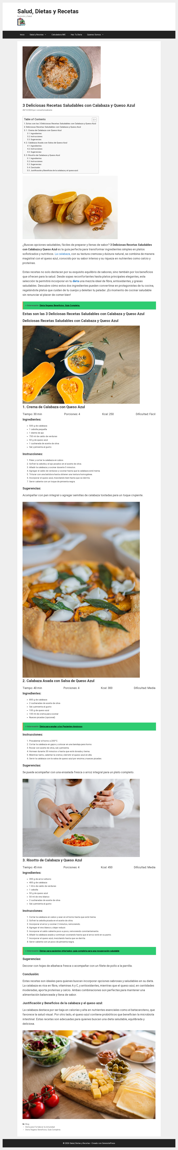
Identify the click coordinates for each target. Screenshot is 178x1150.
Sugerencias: (36, 139)
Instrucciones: (37, 136)
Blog (27, 1124)
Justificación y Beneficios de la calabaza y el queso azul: (54, 170)
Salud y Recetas (37, 34)
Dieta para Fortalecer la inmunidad (40, 1127)
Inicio (22, 34)
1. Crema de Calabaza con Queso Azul (44, 130)
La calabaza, (63, 254)
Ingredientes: (36, 133)
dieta (75, 281)
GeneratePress (108, 1143)
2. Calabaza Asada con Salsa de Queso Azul (46, 143)
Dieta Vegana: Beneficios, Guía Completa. (43, 1130)
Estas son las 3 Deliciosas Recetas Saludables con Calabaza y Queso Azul (61, 123)
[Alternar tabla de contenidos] (93, 119)
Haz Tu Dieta (76, 34)
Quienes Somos (94, 34)
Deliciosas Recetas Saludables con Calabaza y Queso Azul (53, 127)
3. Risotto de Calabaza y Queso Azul (43, 155)
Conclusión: (35, 167)
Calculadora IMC (59, 34)
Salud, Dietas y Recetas (48, 11)
